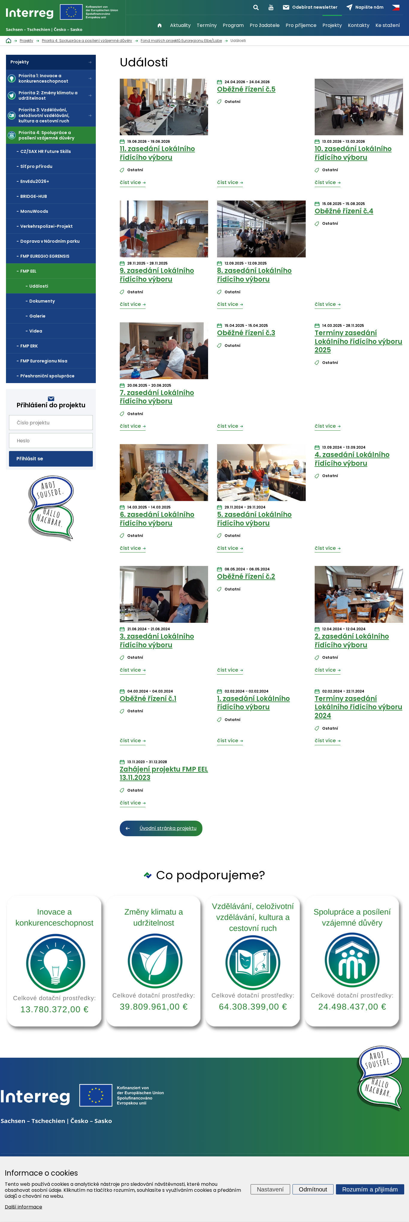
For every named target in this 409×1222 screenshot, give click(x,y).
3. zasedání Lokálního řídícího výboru (157, 641)
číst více (130, 182)
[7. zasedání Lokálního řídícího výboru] (164, 352)
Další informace (23, 1206)
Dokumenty (42, 301)
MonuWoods (34, 211)
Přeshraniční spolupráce (47, 376)
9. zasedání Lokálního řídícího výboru (157, 275)
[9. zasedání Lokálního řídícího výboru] (164, 230)
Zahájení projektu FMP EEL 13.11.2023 (164, 774)
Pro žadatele (265, 25)
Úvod (159, 25)
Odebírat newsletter (314, 7)
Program (233, 25)
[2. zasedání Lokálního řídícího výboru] (359, 596)
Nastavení (270, 1189)
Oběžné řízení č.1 (148, 698)
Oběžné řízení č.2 (246, 576)
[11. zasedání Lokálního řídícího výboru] (164, 109)
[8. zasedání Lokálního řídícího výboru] (261, 230)
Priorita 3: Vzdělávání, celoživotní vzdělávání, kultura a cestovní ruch (44, 115)
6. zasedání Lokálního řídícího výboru (157, 519)
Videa (35, 331)
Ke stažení (387, 25)
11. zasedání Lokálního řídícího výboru (157, 153)
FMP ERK (29, 346)
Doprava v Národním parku (50, 241)
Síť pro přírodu (36, 166)
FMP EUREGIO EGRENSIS (44, 256)
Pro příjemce (301, 25)
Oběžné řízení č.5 (246, 89)
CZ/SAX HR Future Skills (45, 151)
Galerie (37, 316)
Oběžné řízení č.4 (344, 211)
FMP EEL (28, 271)
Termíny (207, 25)
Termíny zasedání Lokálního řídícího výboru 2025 (358, 341)
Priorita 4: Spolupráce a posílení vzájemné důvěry (46, 135)
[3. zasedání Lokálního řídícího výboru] (164, 596)
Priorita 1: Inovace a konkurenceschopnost (43, 78)
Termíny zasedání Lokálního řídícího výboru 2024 (358, 707)
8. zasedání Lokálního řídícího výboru (254, 275)
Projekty (332, 25)
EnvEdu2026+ (34, 181)
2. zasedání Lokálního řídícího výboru (352, 641)
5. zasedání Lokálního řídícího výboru (254, 519)
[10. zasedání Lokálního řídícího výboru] (359, 109)
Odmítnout (313, 1189)
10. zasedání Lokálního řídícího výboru (353, 153)
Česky (395, 7)
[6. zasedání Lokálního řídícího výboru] (164, 474)
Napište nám (369, 7)
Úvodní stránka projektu (168, 828)
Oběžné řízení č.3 (246, 333)
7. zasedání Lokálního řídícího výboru (157, 397)
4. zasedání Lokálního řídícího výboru (352, 459)
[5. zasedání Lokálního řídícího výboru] (261, 474)
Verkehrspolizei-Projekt (46, 226)
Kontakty (358, 25)
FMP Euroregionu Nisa (43, 361)
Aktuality (180, 25)
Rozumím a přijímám (370, 1189)
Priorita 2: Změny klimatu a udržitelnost (48, 95)
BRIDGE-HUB (33, 196)
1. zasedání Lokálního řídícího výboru (253, 703)
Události (38, 286)
